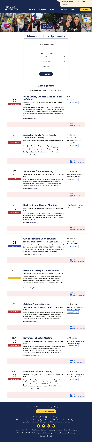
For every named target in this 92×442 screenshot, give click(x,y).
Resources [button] (63, 10)
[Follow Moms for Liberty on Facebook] (38, 426)
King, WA (33, 222)
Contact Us (58, 430)
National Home (68, 1)
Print (73, 124)
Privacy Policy (19, 430)
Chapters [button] (42, 10)
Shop (83, 1)
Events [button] (52, 10)
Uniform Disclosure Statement (44, 430)
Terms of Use (30, 430)
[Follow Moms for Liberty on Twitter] (43, 426)
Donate (85, 10)
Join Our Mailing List (46, 411)
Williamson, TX (34, 188)
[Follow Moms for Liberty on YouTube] (53, 426)
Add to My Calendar (78, 126)
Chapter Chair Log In (70, 430)
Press (73, 10)
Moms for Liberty (35, 254)
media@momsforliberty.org (66, 433)
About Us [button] (31, 10)
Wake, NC (33, 118)
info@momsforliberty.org (44, 433)
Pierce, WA (33, 155)
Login (77, 1)
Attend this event (73, 102)
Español (65, 5)
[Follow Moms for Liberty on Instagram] (48, 426)
